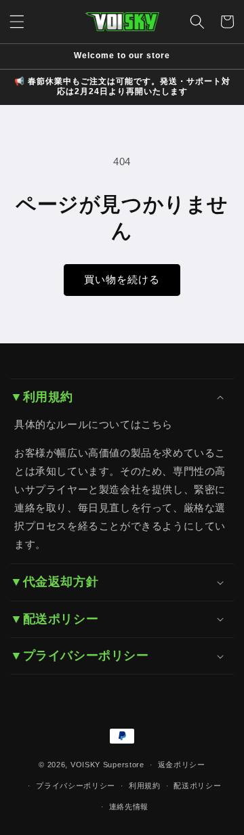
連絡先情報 (129, 806)
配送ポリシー (197, 786)
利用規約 (145, 786)
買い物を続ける (122, 279)
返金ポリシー (181, 765)
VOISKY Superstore (107, 765)
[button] (17, 22)
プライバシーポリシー (75, 786)
